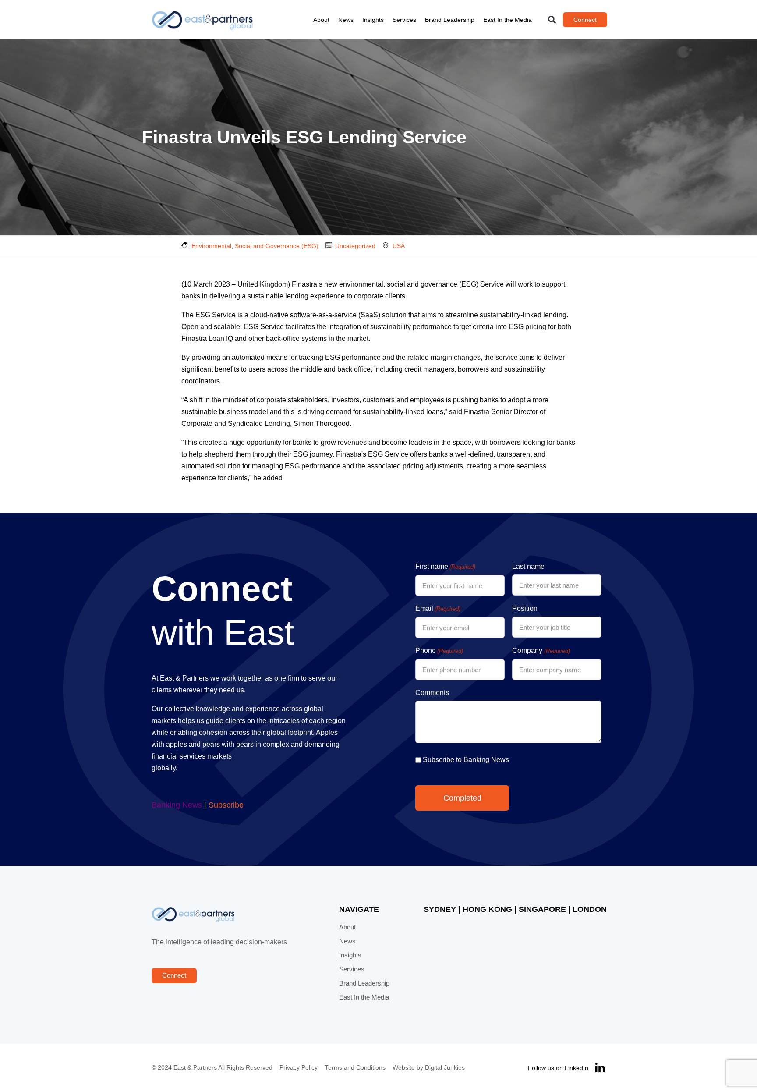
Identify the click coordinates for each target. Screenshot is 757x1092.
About (321, 19)
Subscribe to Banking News (466, 759)
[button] (552, 20)
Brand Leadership (449, 19)
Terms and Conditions (355, 1067)
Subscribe (226, 805)
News (346, 19)
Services (404, 19)
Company (541, 650)
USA (399, 245)
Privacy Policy (298, 1067)
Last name (528, 566)
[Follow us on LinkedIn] (599, 1068)
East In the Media (507, 19)
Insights (373, 19)
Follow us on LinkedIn (558, 1067)
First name (445, 566)
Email (437, 608)
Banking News (177, 805)
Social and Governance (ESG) (276, 245)
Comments (432, 692)
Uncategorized (355, 245)
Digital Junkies (445, 1067)
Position (525, 608)
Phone (439, 650)
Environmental (211, 245)
